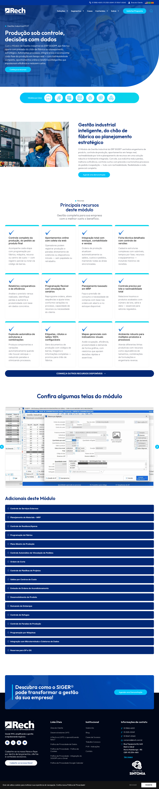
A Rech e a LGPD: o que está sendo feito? (64, 738)
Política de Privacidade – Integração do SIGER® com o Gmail (66, 757)
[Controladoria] (59, 98)
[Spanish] (152, 2)
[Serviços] (101, 98)
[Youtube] (24, 742)
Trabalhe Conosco (93, 742)
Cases (90, 11)
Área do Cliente (56, 728)
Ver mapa (128, 757)
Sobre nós (90, 728)
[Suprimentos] (111, 98)
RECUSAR (133, 785)
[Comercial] (48, 98)
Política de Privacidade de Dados (63, 744)
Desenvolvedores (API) (59, 732)
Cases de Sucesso (93, 737)
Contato (89, 751)
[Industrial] (69, 98)
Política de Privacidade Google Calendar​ (66, 763)
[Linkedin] (19, 742)
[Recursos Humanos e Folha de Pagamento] (90, 98)
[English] (146, 2)
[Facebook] (7, 742)
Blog (88, 732)
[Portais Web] (80, 98)
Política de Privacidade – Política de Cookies (64, 750)
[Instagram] (13, 742)
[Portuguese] (149, 2)
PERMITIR (148, 785)
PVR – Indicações (93, 746)
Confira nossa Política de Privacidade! (70, 785)
